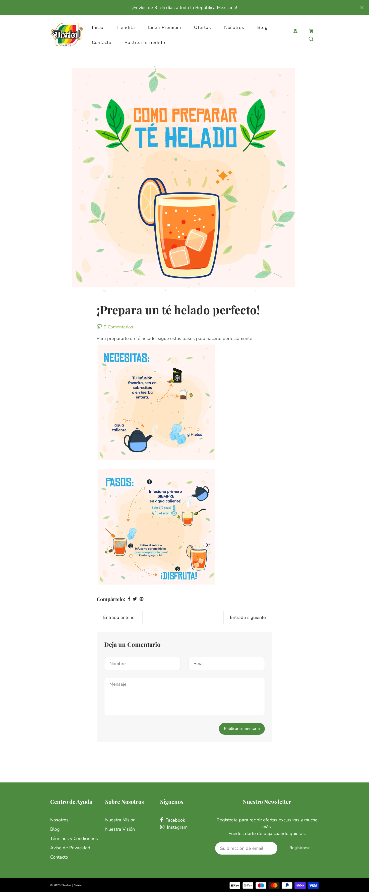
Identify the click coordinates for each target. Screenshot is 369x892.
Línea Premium (164, 27)
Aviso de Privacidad (70, 848)
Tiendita (125, 27)
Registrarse (300, 848)
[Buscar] (311, 39)
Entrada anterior (119, 617)
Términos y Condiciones (74, 838)
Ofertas (202, 27)
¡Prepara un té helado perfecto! (178, 309)
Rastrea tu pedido (145, 42)
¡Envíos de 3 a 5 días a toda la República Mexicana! (184, 8)
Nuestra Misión (120, 820)
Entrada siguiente (248, 617)
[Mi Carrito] (311, 31)
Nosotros (234, 27)
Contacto (101, 42)
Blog (262, 27)
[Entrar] (295, 31)
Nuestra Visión (120, 829)
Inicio (97, 27)
